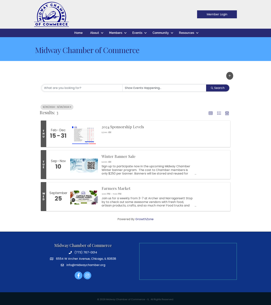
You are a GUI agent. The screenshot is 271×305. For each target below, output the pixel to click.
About (94, 33)
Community (160, 33)
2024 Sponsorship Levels (123, 126)
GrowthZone (144, 219)
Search (219, 88)
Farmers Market (116, 188)
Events (137, 33)
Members (115, 33)
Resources (186, 33)
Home (78, 33)
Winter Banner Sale (119, 156)
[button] (229, 76)
